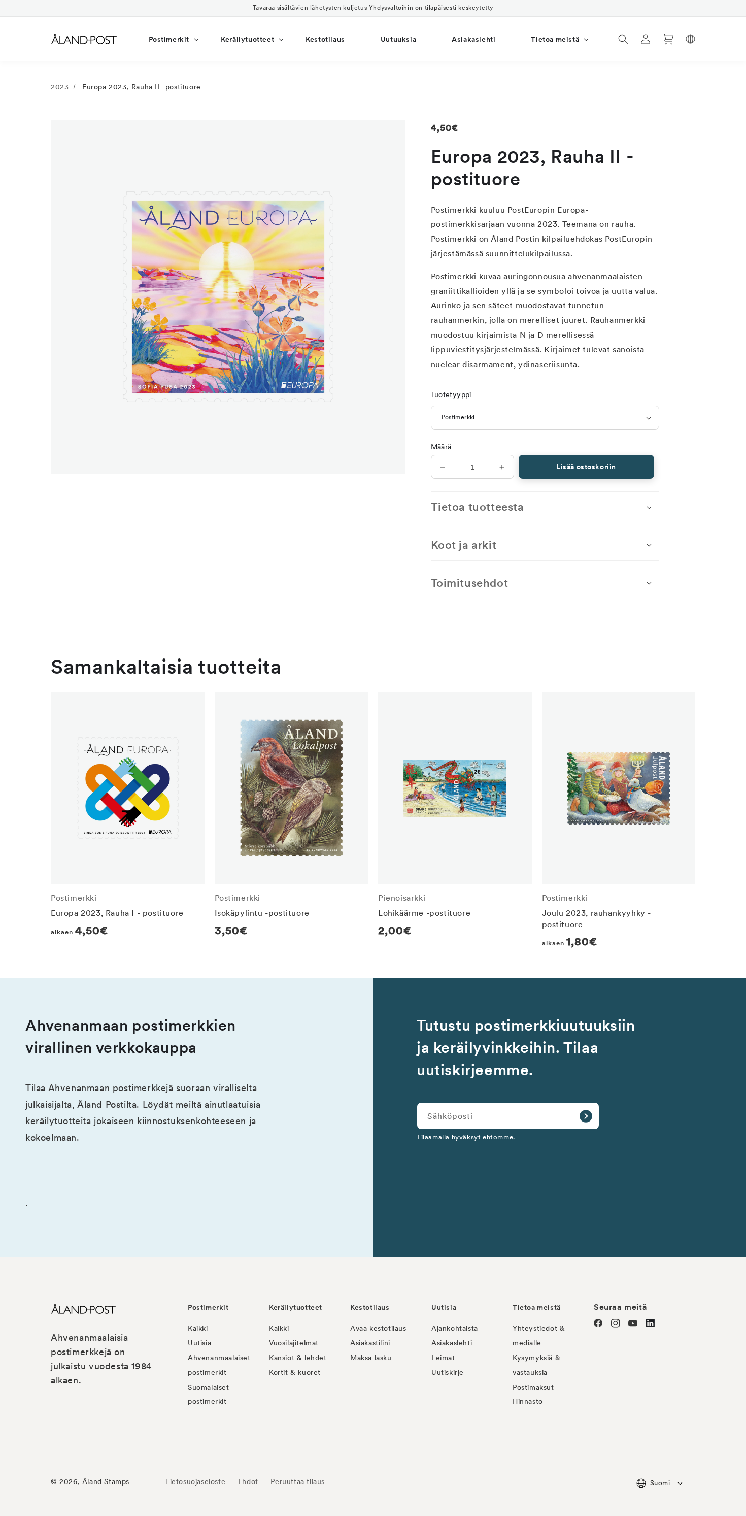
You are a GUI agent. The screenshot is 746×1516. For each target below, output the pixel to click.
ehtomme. (499, 1137)
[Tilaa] (585, 1116)
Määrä (441, 447)
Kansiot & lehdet (298, 1358)
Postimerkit (208, 1307)
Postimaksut (533, 1387)
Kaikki (198, 1328)
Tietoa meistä (537, 1307)
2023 (60, 87)
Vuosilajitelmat (294, 1343)
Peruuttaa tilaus (297, 1481)
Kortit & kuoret (295, 1372)
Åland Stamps (105, 1481)
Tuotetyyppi (451, 394)
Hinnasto (528, 1401)
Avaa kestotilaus (378, 1328)
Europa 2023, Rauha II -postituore (141, 87)
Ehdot (248, 1481)
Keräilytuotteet (295, 1307)
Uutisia (199, 1343)
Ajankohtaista (454, 1328)
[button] (167, 39)
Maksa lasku (371, 1358)
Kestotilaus (370, 1307)
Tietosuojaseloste (196, 1481)
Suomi (660, 1483)
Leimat (443, 1358)
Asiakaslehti (451, 1343)
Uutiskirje (447, 1372)
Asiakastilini (370, 1343)
